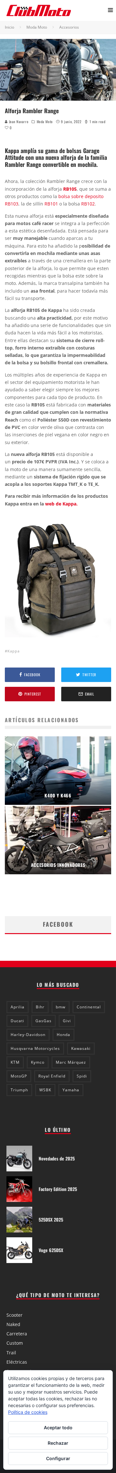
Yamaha (71, 1090)
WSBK (45, 1090)
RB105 (70, 189)
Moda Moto (45, 121)
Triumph (19, 1090)
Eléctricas (16, 1362)
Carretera (16, 1334)
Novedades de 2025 (57, 1158)
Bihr (40, 1007)
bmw (60, 1007)
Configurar (58, 1458)
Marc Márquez (71, 1062)
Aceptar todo (58, 1427)
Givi (67, 1020)
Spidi (82, 1076)
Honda (63, 1034)
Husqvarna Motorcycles (35, 1048)
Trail (11, 1353)
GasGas (43, 1020)
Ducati (17, 1020)
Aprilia (17, 1007)
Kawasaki (81, 1048)
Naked (13, 1324)
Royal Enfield (51, 1076)
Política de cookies (27, 1412)
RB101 (51, 204)
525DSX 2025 (51, 1219)
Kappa (13, 651)
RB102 (88, 204)
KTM (15, 1062)
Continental (89, 1007)
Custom (14, 1343)
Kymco (37, 1062)
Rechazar (58, 1443)
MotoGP (19, 1076)
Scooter (14, 1315)
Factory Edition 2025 (58, 1189)
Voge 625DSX (51, 1250)
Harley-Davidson (28, 1034)
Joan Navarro (18, 121)
